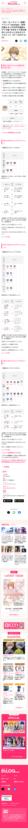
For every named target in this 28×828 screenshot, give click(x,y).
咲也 (8, 384)
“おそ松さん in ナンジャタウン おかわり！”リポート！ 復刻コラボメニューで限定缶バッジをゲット (14, 659)
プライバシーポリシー (15, 803)
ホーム (2, 8)
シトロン (22, 384)
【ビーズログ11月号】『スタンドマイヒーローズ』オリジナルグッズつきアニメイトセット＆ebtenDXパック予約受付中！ (7, 539)
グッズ (15, 775)
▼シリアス (8, 128)
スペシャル (7, 8)
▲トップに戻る (5, 236)
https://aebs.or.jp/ (14, 819)
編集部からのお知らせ (19, 781)
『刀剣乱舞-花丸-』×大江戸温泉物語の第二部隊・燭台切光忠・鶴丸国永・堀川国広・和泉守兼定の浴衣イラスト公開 (20, 697)
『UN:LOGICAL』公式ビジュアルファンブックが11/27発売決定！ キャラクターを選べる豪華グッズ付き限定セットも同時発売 (20, 539)
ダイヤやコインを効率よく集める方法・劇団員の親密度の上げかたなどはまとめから (13, 461)
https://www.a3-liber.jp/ (9, 488)
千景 (8, 390)
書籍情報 (3, 781)
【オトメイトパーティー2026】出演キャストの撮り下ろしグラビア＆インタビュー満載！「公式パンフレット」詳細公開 (7, 558)
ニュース (3, 775)
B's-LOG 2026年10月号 (14, 608)
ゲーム (7, 18)
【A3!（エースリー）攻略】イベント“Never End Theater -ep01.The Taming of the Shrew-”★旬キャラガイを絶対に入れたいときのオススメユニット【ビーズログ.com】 (20, 560)
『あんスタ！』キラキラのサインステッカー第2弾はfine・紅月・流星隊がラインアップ (8, 701)
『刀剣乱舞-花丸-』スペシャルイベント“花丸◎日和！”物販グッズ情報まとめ (20, 677)
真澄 (11, 384)
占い (15, 778)
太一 (11, 282)
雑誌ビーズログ (5, 778)
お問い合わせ (4, 803)
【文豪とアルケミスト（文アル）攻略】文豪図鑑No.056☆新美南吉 (8, 678)
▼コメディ (17, 126)
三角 (11, 395)
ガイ (22, 395)
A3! (11, 8)
